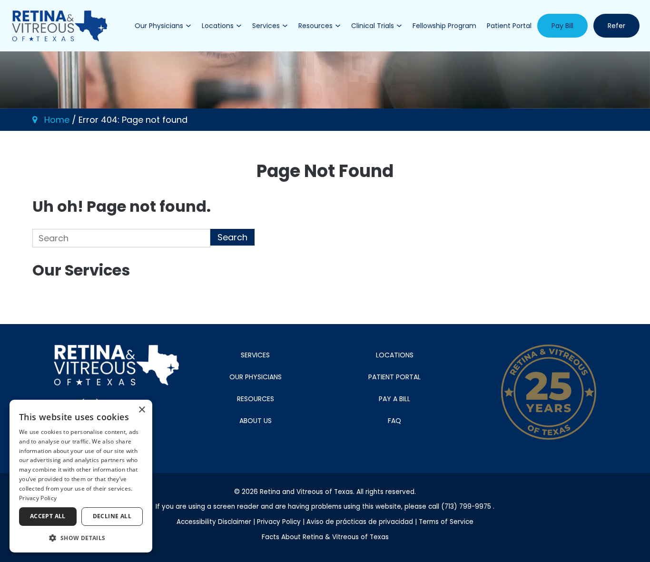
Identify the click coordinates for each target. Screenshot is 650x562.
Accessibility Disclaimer (215, 521)
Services (266, 25)
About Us (255, 420)
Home (56, 120)
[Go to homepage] (59, 26)
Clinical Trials (372, 25)
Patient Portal (509, 25)
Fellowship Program (444, 25)
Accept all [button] (48, 516)
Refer (616, 25)
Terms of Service (446, 521)
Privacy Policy (280, 521)
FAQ (394, 420)
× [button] (141, 410)
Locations (218, 25)
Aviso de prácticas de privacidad (360, 521)
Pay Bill (562, 25)
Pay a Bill (394, 399)
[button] (81, 537)
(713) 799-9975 (466, 506)
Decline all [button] (112, 516)
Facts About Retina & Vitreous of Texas (325, 537)
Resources (315, 25)
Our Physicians (159, 25)
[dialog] (81, 476)
